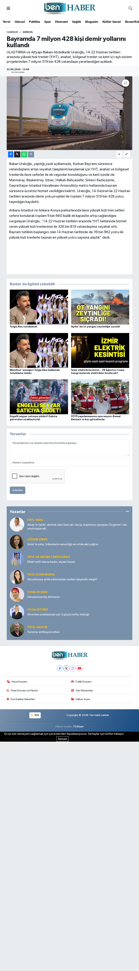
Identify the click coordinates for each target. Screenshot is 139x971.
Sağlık (76, 22)
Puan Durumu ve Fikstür (24, 690)
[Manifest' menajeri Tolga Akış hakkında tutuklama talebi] (39, 350)
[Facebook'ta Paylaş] (10, 154)
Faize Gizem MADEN (40, 574)
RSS (36, 715)
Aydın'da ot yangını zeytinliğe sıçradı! (95, 326)
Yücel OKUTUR (37, 627)
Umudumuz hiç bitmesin (43, 597)
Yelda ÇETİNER (37, 609)
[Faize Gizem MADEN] (17, 576)
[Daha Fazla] (31, 154)
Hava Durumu (19, 681)
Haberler (12, 32)
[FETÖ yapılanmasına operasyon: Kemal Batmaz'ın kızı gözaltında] (100, 396)
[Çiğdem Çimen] (17, 541)
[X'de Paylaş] (17, 154)
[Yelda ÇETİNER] (17, 612)
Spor (47, 22)
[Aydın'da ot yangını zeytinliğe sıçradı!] (100, 307)
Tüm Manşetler (84, 690)
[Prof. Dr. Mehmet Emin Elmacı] (17, 559)
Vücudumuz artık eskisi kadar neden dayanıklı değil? (62, 579)
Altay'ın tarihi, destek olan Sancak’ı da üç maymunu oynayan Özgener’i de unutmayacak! (77, 526)
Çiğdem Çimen (37, 539)
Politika (34, 22)
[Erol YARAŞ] (17, 524)
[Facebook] (60, 668)
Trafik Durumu (83, 681)
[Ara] (130, 8)
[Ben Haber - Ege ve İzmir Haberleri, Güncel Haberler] (69, 9)
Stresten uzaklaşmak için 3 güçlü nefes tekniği (58, 614)
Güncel (19, 22)
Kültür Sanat (111, 22)
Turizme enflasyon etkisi (43, 632)
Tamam (62, 739)
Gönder (17, 490)
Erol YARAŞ (35, 520)
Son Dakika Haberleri (22, 699)
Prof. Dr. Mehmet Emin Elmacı (48, 557)
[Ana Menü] (8, 8)
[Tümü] (127, 511)
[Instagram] (73, 668)
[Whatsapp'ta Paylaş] (24, 154)
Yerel (6, 22)
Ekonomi (61, 22)
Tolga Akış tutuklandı (23, 326)
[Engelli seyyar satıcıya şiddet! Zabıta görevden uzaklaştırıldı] (39, 396)
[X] (66, 668)
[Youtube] (79, 668)
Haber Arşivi (83, 699)
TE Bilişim (78, 726)
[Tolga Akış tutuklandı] (39, 307)
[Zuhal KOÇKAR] (17, 594)
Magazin (91, 22)
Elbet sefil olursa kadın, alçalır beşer (51, 561)
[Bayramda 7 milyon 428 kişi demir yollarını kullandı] (69, 113)
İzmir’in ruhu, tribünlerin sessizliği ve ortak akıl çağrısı (62, 544)
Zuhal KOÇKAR (37, 592)
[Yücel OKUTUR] (17, 629)
